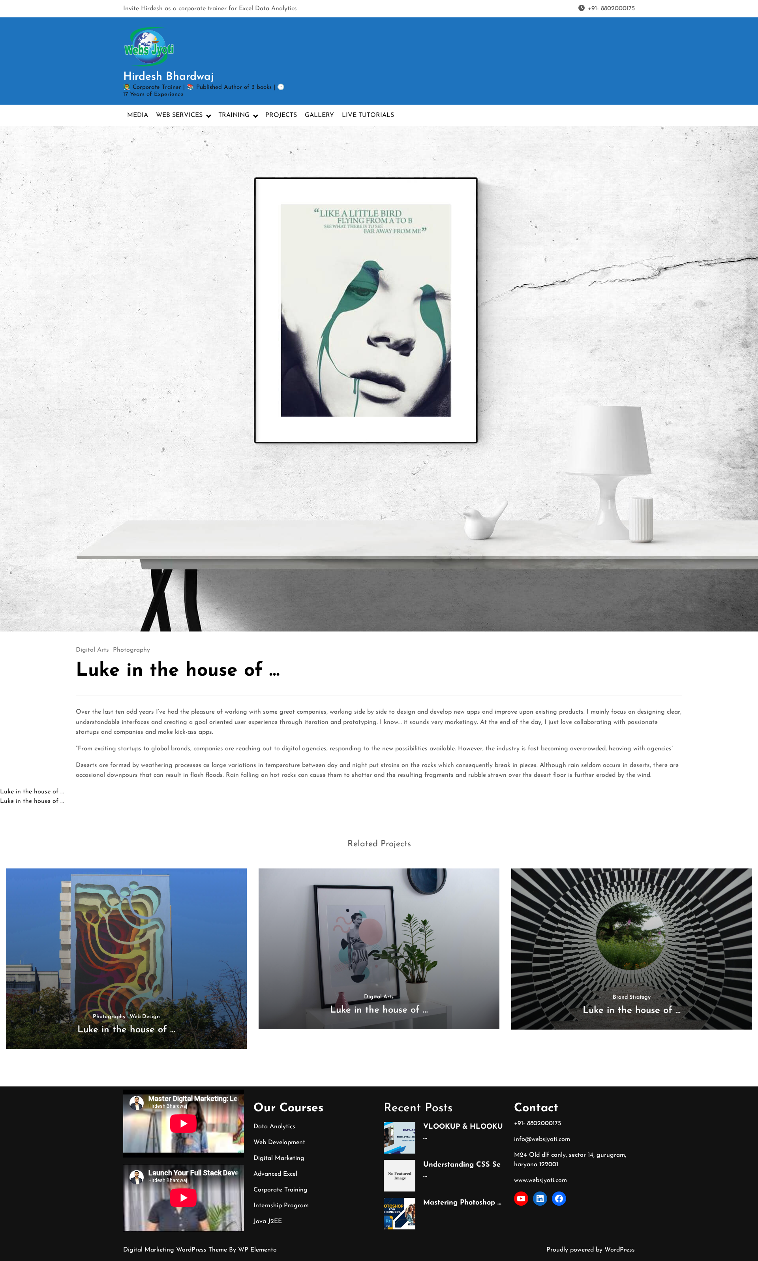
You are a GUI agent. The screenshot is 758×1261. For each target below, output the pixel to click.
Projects (281, 115)
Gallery (319, 115)
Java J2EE (267, 1221)
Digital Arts (92, 650)
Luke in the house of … (32, 792)
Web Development (279, 1142)
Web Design (144, 1017)
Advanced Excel (275, 1174)
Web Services (179, 115)
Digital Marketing (278, 1158)
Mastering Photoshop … (462, 1203)
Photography (131, 650)
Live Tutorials (368, 115)
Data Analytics (274, 1127)
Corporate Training (280, 1190)
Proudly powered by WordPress (590, 1250)
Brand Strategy (632, 997)
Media (137, 115)
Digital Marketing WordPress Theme (176, 1250)
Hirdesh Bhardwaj (168, 77)
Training (234, 115)
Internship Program (281, 1206)
